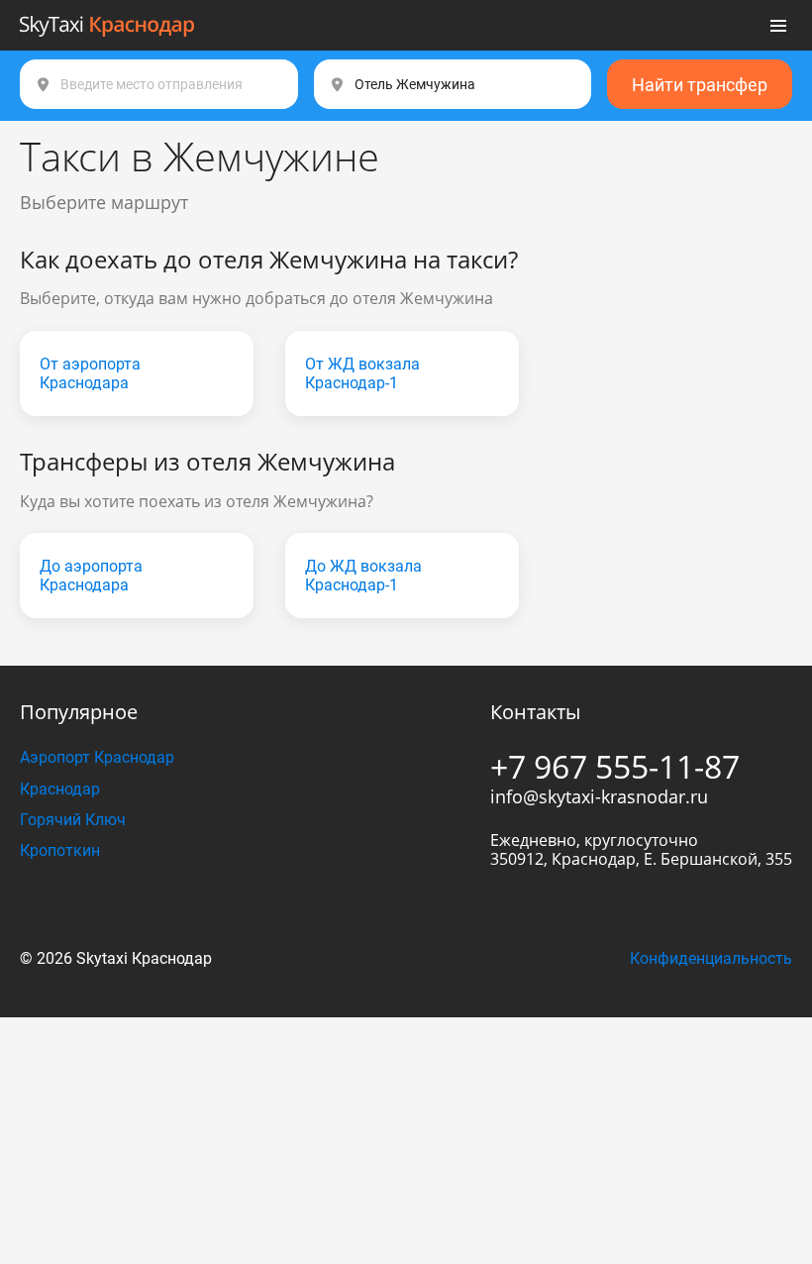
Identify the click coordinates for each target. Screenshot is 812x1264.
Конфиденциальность (711, 958)
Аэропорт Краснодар (97, 757)
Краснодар (60, 789)
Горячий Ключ (73, 819)
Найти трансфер (699, 84)
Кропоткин (60, 850)
